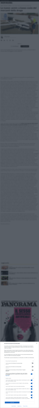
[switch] (32, 363)
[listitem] (19, 361)
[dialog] (19, 375)
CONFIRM (12, 402)
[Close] (37, 344)
